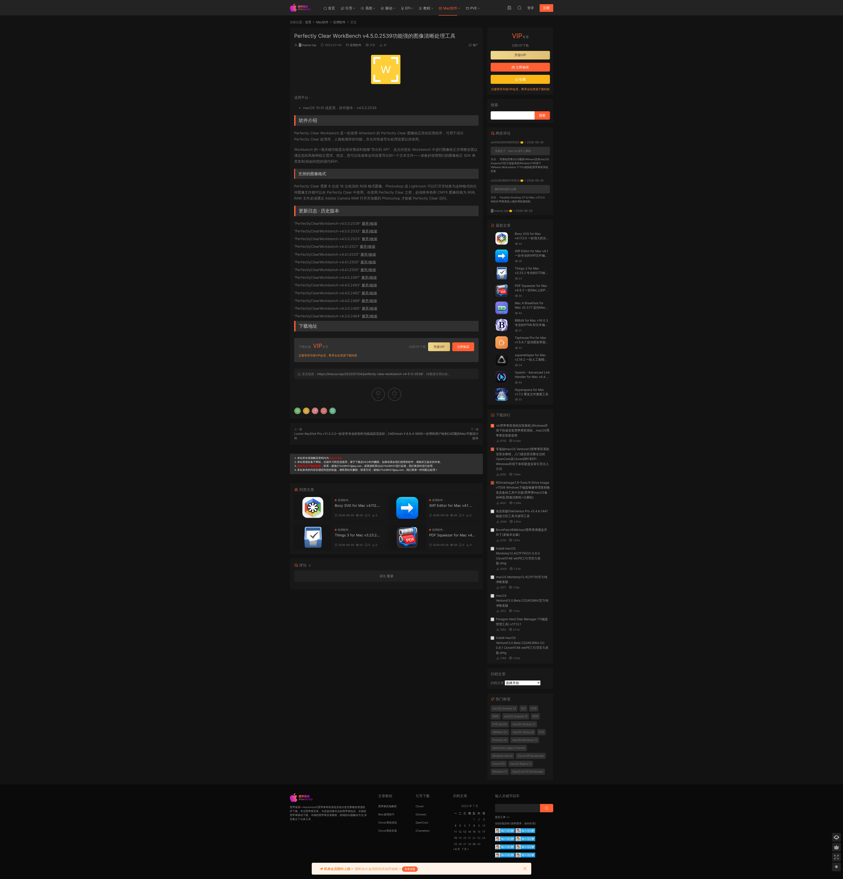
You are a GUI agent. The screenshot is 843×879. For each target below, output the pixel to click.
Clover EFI (498, 763)
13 (464, 831)
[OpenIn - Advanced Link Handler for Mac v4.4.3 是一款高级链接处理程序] (502, 377)
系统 (368, 8)
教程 (426, 8)
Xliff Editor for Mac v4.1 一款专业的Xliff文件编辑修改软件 (451, 505)
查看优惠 (410, 869)
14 (469, 831)
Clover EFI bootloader (531, 755)
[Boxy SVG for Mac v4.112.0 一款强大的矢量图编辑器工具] (312, 507)
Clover (420, 806)
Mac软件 (449, 8)
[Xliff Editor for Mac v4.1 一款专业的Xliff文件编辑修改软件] (407, 507)
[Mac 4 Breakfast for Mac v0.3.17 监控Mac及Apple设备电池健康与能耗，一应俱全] (502, 308)
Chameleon (423, 830)
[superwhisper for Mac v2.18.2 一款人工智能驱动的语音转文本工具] (502, 360)
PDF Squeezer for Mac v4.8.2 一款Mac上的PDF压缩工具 (451, 535)
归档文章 (497, 683)
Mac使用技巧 (386, 814)
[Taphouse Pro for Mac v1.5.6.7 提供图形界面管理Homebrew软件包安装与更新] (502, 342)
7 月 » (465, 849)
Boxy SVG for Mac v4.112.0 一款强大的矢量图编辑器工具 (357, 505)
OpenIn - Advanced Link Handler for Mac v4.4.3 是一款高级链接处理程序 (532, 376)
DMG (495, 716)
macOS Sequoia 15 (515, 716)
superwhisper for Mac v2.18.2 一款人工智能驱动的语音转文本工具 (531, 359)
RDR (535, 716)
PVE (473, 8)
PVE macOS (499, 724)
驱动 (388, 8)
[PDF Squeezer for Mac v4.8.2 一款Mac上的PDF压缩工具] (407, 537)
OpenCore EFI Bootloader (527, 771)
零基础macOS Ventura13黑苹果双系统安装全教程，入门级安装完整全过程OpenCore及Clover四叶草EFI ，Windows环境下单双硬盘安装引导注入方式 (522, 459)
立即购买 (463, 347)
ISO (523, 708)
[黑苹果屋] (302, 7)
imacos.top (307, 45)
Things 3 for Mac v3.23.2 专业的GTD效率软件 (356, 535)
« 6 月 (456, 849)
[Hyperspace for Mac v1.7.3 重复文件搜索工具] (502, 394)
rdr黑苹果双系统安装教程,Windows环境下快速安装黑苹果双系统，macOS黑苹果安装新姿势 (522, 430)
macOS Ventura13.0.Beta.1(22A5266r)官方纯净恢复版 (522, 600)
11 (455, 831)
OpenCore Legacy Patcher (508, 748)
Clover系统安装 (387, 830)
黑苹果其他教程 (387, 806)
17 (483, 831)
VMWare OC (499, 732)
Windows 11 (499, 771)
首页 (331, 8)
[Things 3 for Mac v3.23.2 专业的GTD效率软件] (312, 537)
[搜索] (519, 7)
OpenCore (422, 822)
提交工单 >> (502, 817)
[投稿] (509, 7)
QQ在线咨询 (502, 823)
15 (474, 831)
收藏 (522, 79)
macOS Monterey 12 (524, 740)
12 (460, 831)
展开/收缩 (369, 223)
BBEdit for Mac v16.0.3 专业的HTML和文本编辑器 (531, 324)
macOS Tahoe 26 (523, 732)
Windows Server (502, 755)
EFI (407, 8)
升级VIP (439, 347)
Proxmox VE (499, 740)
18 (455, 837)
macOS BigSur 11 (520, 763)
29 (474, 844)
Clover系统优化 (387, 822)
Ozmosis (421, 814)
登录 (390, 576)
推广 (476, 45)
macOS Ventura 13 (523, 724)
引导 (348, 8)
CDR (534, 708)
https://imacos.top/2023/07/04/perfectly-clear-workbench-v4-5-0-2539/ (370, 374)
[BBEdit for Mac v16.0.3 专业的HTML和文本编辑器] (502, 325)
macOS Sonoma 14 (504, 708)
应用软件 (355, 45)
